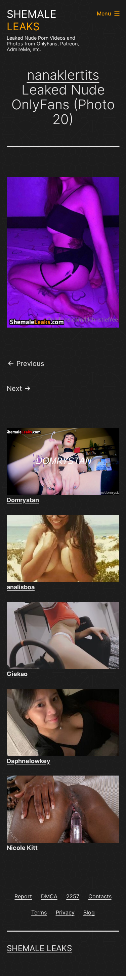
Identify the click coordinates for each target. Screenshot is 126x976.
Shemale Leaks (39, 948)
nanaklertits (63, 75)
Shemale (31, 20)
